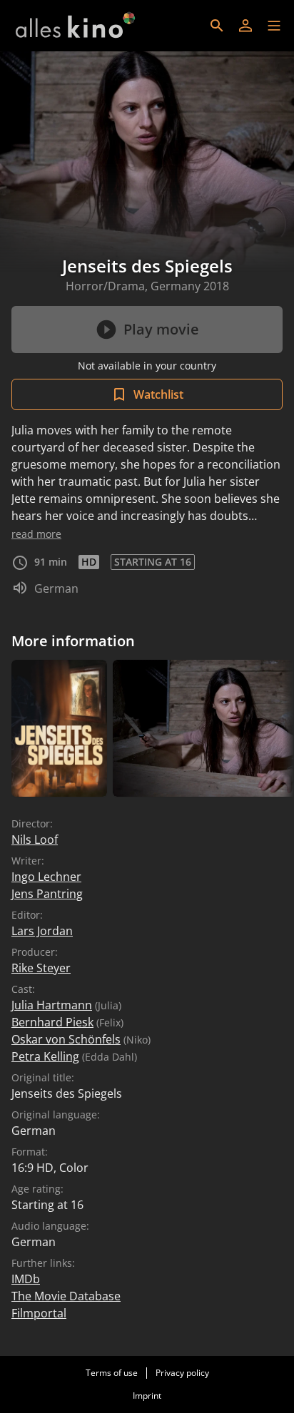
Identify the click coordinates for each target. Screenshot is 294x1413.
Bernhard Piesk (52, 1022)
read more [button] (36, 534)
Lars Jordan (42, 931)
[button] (274, 25)
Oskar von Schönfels (66, 1039)
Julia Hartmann (51, 1005)
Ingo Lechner (46, 876)
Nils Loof (34, 839)
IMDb (25, 1279)
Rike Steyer (41, 968)
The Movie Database (66, 1296)
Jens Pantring (47, 894)
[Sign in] (245, 25)
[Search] (217, 25)
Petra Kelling (45, 1056)
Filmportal (38, 1313)
